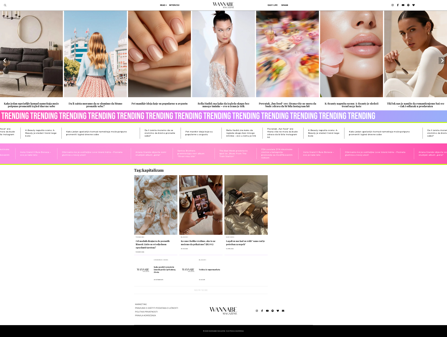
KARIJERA (230, 237)
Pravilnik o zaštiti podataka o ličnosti (156, 308)
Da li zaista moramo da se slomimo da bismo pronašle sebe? (95, 105)
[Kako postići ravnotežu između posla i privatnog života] (143, 270)
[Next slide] (442, 60)
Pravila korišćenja (145, 315)
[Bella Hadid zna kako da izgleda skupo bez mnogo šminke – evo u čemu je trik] (223, 96)
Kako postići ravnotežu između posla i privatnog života (165, 269)
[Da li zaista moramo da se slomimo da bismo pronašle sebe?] (95, 96)
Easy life (273, 5)
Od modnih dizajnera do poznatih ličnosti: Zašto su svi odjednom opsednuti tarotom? (152, 244)
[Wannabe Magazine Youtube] (403, 5)
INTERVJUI (174, 5)
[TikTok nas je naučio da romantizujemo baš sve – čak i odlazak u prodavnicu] (415, 96)
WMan (284, 5)
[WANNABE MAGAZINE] (223, 314)
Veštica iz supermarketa (209, 269)
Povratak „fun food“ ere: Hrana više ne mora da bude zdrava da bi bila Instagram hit (287, 105)
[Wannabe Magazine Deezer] (413, 5)
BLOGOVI (184, 237)
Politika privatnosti (146, 312)
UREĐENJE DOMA (161, 260)
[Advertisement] (287, 184)
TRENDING (140, 237)
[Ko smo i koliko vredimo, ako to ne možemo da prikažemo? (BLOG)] (201, 205)
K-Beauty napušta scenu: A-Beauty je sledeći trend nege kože (351, 105)
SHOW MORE (201, 290)
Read (162, 5)
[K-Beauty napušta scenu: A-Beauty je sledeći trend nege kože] (351, 96)
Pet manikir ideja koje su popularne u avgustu (160, 103)
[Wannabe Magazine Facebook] (397, 5)
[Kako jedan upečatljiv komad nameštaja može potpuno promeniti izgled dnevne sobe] (31, 96)
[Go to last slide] (4, 60)
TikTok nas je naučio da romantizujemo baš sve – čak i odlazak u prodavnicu (415, 105)
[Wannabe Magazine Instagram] (392, 5)
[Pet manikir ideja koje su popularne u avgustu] (159, 96)
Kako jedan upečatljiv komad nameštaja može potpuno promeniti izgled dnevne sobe (31, 105)
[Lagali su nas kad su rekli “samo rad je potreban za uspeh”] (246, 205)
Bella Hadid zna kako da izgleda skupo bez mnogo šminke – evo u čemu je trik (223, 105)
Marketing (141, 304)
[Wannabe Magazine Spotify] (408, 5)
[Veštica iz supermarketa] (188, 270)
